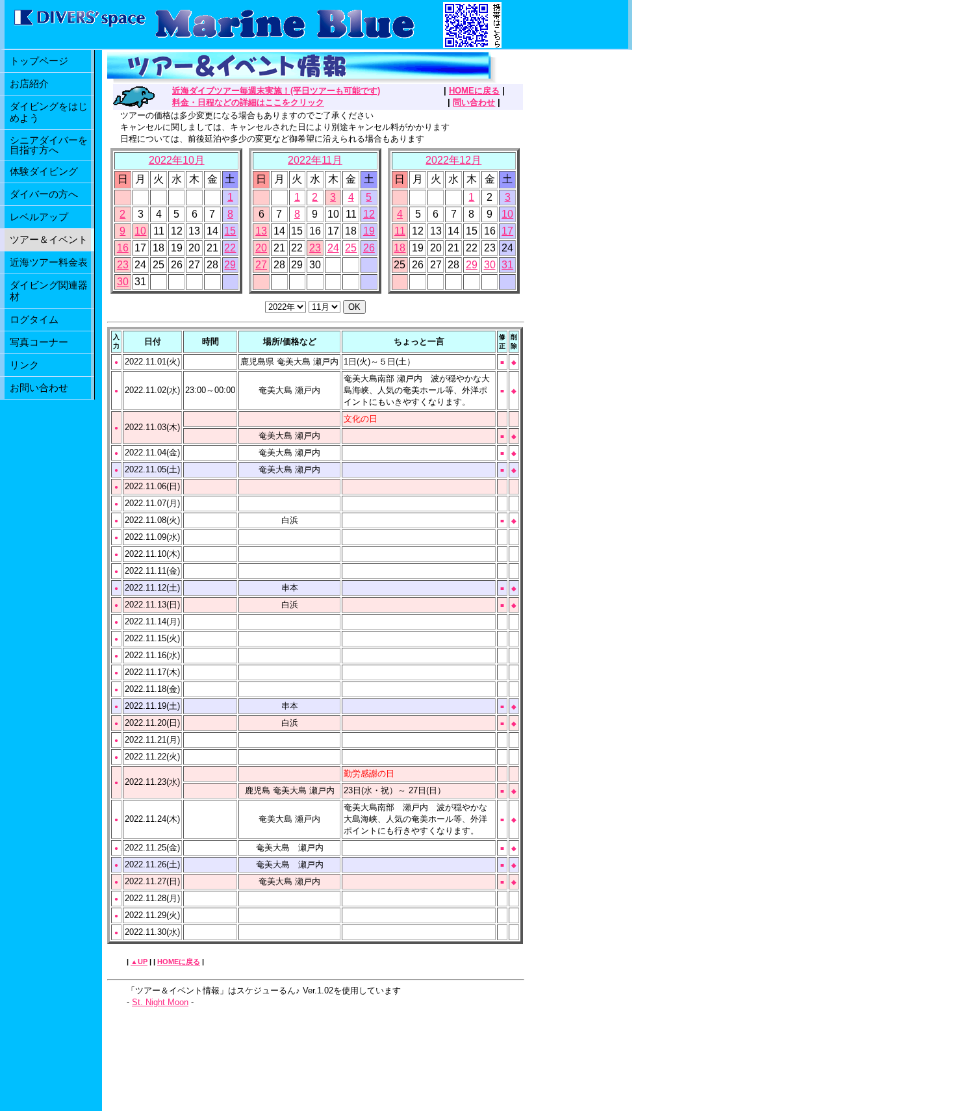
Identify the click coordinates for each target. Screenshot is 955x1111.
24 (333, 247)
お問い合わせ (39, 387)
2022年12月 (453, 160)
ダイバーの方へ (44, 193)
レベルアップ (39, 216)
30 (123, 281)
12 (369, 214)
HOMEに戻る (474, 91)
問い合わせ (474, 102)
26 (369, 247)
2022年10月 (177, 160)
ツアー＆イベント (49, 239)
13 (261, 230)
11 (399, 230)
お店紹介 (29, 83)
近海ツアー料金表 (49, 262)
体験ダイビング (44, 171)
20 (261, 247)
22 (230, 247)
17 (507, 230)
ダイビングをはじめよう (49, 112)
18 (399, 247)
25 (351, 247)
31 (507, 264)
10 (140, 230)
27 (261, 264)
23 (123, 264)
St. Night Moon (160, 1002)
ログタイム (34, 319)
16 (123, 247)
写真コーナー (39, 342)
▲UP (139, 961)
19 (369, 230)
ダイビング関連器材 (49, 290)
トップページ (39, 60)
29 (230, 264)
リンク (24, 364)
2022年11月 (315, 160)
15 (230, 230)
